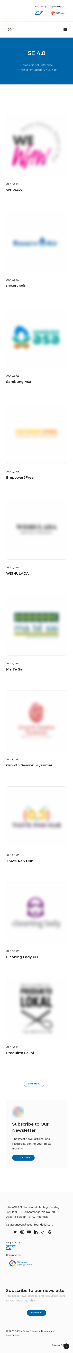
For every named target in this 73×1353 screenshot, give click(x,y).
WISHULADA (17, 573)
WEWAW (14, 190)
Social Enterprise (42, 65)
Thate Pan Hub (19, 861)
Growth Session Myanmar (29, 765)
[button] (65, 29)
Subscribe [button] (25, 1158)
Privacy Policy (59, 1345)
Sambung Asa (18, 382)
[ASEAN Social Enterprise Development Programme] (14, 29)
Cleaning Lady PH (22, 957)
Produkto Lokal (20, 1053)
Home (24, 65)
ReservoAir (16, 286)
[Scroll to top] (66, 1346)
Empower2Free (20, 478)
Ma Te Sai (14, 669)
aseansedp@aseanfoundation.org (31, 1224)
